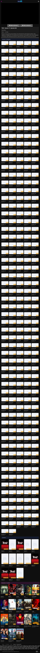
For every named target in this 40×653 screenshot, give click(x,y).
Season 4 (10, 550)
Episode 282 (11, 480)
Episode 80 (33, 162)
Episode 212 (11, 371)
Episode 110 (34, 208)
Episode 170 (34, 301)
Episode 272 (11, 464)
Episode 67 (11, 146)
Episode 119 (26, 224)
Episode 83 (18, 170)
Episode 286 (3, 487)
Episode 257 (11, 441)
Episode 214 (26, 371)
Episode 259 (26, 441)
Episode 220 (34, 379)
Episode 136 (3, 255)
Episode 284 (26, 480)
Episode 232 (11, 402)
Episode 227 (11, 394)
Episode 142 (11, 263)
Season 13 (33, 565)
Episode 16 (3, 69)
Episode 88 (18, 177)
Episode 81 (3, 170)
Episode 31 (3, 92)
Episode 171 (3, 309)
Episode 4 (25, 46)
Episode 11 (3, 61)
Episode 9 (25, 54)
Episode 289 (26, 487)
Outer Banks (34, 596)
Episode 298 (19, 503)
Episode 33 (18, 92)
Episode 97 (11, 193)
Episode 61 (3, 139)
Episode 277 (11, 472)
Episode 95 (33, 185)
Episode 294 (26, 495)
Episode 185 (34, 325)
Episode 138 (19, 255)
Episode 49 (26, 115)
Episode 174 (26, 309)
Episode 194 (26, 340)
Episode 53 (18, 123)
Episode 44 (26, 108)
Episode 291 (3, 495)
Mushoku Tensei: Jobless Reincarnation (31, 626)
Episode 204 (26, 356)
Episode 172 (11, 309)
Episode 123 (19, 232)
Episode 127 (11, 239)
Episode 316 (3, 534)
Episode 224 (26, 387)
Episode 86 (3, 177)
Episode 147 (11, 270)
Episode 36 (3, 100)
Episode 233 (19, 402)
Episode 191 (3, 340)
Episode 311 (3, 526)
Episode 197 (11, 348)
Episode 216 (3, 379)
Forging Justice (11, 640)
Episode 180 (34, 317)
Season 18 (10, 579)
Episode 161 (3, 294)
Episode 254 (26, 433)
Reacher (2, 611)
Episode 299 (26, 503)
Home (3, 644)
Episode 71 (3, 154)
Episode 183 (19, 325)
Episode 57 (11, 131)
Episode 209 (26, 363)
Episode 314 (26, 526)
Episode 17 (11, 69)
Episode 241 (3, 418)
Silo (24, 596)
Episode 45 (33, 108)
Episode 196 (3, 348)
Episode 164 (26, 294)
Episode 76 (3, 162)
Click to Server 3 (27, 25)
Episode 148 (19, 270)
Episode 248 (19, 425)
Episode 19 (26, 69)
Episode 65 (33, 139)
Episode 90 (33, 177)
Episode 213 (19, 371)
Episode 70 (33, 146)
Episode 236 (3, 410)
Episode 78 (18, 162)
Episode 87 (11, 177)
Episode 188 (19, 332)
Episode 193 (19, 340)
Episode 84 (26, 170)
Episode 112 (11, 216)
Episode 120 (34, 224)
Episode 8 (18, 54)
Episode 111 (3, 216)
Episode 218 (19, 379)
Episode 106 (3, 208)
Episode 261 (3, 449)
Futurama (2, 626)
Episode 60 (33, 131)
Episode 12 (11, 61)
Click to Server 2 (14, 25)
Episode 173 (19, 309)
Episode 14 (26, 61)
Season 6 (25, 550)
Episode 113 (19, 216)
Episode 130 (34, 239)
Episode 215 (34, 371)
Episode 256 (3, 441)
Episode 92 (11, 185)
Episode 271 (3, 464)
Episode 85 (33, 170)
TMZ (11, 644)
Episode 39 (26, 100)
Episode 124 (26, 232)
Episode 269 (26, 456)
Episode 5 (33, 46)
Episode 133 (19, 247)
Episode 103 (19, 201)
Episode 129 (26, 239)
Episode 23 (18, 77)
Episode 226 (3, 394)
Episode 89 (26, 177)
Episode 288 (19, 487)
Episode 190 (34, 332)
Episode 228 (19, 394)
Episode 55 (33, 123)
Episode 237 (11, 410)
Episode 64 (26, 139)
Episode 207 (11, 363)
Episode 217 (11, 379)
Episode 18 (18, 69)
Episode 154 (26, 278)
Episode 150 (34, 270)
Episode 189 (26, 332)
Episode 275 (34, 464)
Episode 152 (11, 278)
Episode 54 (26, 123)
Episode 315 (34, 526)
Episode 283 (19, 480)
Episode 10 (33, 54)
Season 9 (3, 565)
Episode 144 (26, 263)
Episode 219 (26, 379)
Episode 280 (34, 472)
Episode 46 (3, 115)
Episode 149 (26, 270)
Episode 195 (34, 340)
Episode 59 (26, 131)
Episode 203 (19, 356)
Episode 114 (26, 216)
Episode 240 (34, 410)
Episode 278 (19, 472)
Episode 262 (11, 449)
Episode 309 (26, 518)
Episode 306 (3, 518)
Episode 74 (26, 154)
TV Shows (7, 644)
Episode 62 (11, 139)
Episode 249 (26, 425)
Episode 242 (11, 418)
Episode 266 (3, 456)
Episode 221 (3, 387)
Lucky (33, 611)
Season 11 (18, 565)
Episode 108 (19, 208)
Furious (17, 626)
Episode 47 (11, 115)
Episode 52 (11, 123)
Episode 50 (33, 115)
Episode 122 (11, 232)
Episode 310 (34, 518)
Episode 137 (11, 255)
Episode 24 (26, 77)
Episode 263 (19, 449)
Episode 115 (34, 216)
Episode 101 (3, 201)
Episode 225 (34, 387)
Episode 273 (19, 464)
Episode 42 (11, 108)
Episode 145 (34, 263)
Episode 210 (34, 363)
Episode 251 (3, 433)
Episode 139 (26, 255)
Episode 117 (11, 224)
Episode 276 (3, 472)
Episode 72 (11, 154)
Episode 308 (19, 518)
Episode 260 (34, 441)
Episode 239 (26, 410)
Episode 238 (19, 410)
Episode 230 (34, 394)
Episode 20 (33, 69)
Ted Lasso (2, 640)
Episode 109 (26, 208)
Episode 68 (18, 146)
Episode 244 (26, 418)
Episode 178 (19, 317)
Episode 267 (11, 456)
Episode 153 (19, 278)
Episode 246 (3, 425)
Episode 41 (3, 108)
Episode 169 (26, 301)
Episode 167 (11, 301)
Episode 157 (11, 286)
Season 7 (33, 550)
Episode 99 (26, 193)
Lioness (17, 596)
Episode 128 (19, 239)
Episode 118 (19, 224)
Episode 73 (18, 154)
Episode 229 (26, 394)
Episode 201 (3, 356)
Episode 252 (11, 433)
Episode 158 (19, 286)
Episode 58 (18, 131)
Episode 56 (3, 131)
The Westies (26, 611)
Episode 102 (11, 201)
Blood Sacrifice (18, 640)
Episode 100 (34, 193)
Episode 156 (3, 286)
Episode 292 (11, 495)
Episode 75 (33, 154)
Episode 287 (11, 487)
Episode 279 (26, 472)
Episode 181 (3, 325)
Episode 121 (3, 232)
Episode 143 (19, 263)
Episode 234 (26, 402)
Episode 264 (26, 449)
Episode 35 (33, 92)
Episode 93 (18, 185)
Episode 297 (11, 503)
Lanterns (2, 596)
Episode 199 (26, 348)
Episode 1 (3, 46)
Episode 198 (19, 348)
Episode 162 (11, 294)
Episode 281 (3, 480)
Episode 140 (34, 255)
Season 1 (3, 550)
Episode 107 (11, 208)
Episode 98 (18, 193)
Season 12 (26, 565)
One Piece (10, 611)
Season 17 (3, 579)
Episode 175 (34, 309)
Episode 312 (11, 526)
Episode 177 (11, 317)
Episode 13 (18, 61)
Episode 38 (18, 100)
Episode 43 (18, 108)
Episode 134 (26, 247)
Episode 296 (3, 503)
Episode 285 (34, 480)
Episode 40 (33, 100)
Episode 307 (11, 518)
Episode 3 (18, 46)
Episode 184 (26, 325)
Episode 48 (18, 115)
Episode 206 (3, 363)
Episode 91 (3, 185)
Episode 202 (11, 356)
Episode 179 (26, 317)
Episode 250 (34, 425)
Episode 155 (34, 278)
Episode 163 (19, 294)
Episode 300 (34, 503)
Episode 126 (3, 239)
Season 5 (18, 550)
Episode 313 (19, 526)
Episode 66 (3, 146)
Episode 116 (3, 224)
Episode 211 (3, 371)
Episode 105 (34, 201)
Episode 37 (11, 100)
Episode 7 (10, 54)
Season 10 (10, 565)
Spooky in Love (18, 611)
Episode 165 (34, 294)
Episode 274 (26, 464)
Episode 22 (11, 77)
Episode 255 (34, 433)
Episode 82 (11, 170)
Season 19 (18, 579)
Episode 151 (3, 278)
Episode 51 (3, 123)
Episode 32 (11, 92)
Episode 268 (19, 456)
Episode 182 (11, 325)
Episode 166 (3, 301)
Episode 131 (3, 247)
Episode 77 (11, 162)
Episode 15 (33, 61)
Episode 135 (34, 247)
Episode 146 (3, 270)
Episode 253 (19, 433)
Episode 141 (3, 263)
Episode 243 (19, 418)
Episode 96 (3, 193)
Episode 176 (3, 317)
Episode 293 (19, 495)
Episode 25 (33, 77)
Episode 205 (34, 356)
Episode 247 (11, 425)
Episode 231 (3, 402)
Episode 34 (26, 92)
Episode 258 (19, 441)
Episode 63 (18, 139)
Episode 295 (34, 495)
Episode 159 (26, 286)
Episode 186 (3, 332)
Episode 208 (19, 363)
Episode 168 (19, 301)
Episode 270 (34, 456)
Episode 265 (34, 449)
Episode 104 (26, 201)
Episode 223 (19, 387)
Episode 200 (34, 348)
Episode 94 (26, 185)
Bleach (9, 596)
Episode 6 (3, 54)
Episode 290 (34, 487)
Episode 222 (11, 387)
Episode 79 (26, 162)
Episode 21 (3, 77)
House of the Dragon (12, 626)
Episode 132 (11, 247)
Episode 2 (10, 46)
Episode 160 (34, 286)
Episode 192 (11, 340)
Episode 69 (26, 146)
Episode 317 (11, 534)
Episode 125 (34, 232)
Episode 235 (34, 402)
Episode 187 (11, 332)
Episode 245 (34, 418)
